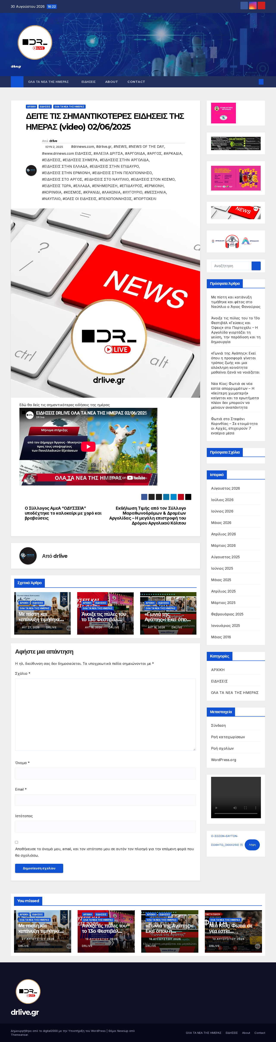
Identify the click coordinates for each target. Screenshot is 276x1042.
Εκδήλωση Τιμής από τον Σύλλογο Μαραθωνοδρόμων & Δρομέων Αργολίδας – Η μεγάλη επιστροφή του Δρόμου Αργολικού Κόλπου (147, 516)
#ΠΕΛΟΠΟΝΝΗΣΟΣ (115, 199)
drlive (53, 141)
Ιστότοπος (24, 816)
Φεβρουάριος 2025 (227, 614)
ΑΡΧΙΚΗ (31, 106)
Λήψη (252, 844)
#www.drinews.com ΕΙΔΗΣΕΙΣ (66, 153)
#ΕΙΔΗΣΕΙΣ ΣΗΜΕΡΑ (80, 160)
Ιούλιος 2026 (222, 500)
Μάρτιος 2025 (223, 603)
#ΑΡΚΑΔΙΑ (173, 153)
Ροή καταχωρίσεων (228, 737)
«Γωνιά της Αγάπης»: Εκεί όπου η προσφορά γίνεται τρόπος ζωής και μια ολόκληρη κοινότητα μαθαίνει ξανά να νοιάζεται (235, 362)
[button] (254, 82)
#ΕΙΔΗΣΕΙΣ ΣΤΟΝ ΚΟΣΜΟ (153, 179)
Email (21, 789)
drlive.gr (16, 66)
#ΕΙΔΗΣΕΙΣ (51, 160)
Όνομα (22, 763)
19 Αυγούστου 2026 (101, 939)
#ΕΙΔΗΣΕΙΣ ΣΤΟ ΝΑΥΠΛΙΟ (106, 179)
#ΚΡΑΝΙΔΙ (91, 192)
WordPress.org (223, 760)
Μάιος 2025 (221, 580)
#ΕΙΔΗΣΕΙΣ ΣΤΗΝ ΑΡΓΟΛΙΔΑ (124, 160)
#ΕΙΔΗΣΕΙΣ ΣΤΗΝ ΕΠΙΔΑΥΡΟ (114, 166)
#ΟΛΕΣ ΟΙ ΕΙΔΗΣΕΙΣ (79, 199)
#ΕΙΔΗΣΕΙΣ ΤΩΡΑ (56, 186)
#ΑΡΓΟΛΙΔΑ (135, 153)
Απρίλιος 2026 (223, 534)
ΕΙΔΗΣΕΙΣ (89, 82)
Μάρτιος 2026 (223, 545)
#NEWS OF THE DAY (146, 146)
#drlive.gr (103, 146)
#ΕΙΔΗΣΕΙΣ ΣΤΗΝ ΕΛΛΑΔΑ (65, 166)
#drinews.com (82, 146)
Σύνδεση (218, 725)
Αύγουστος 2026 (225, 488)
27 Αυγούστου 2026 (38, 939)
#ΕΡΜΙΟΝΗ (154, 186)
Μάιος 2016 (221, 637)
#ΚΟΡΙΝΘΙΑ (51, 192)
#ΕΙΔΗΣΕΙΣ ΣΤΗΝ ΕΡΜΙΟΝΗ (66, 173)
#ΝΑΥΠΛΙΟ (51, 199)
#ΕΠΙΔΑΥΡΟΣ (131, 186)
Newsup (122, 1031)
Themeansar (19, 1034)
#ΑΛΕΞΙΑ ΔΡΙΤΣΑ (108, 153)
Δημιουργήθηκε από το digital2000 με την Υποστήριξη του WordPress (59, 1031)
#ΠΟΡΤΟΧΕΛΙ (145, 199)
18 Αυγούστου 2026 (165, 939)
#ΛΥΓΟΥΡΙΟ (132, 192)
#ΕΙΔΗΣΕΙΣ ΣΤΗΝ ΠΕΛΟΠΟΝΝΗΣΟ (122, 173)
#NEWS (120, 146)
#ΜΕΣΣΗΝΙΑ (155, 192)
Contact (136, 82)
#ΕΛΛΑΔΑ (81, 186)
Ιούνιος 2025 (222, 568)
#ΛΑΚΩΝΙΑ (111, 192)
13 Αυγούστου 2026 (229, 939)
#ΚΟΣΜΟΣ (72, 192)
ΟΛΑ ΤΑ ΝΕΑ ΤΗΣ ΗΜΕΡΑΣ (49, 82)
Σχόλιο (22, 673)
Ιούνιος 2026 (222, 511)
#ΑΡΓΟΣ (154, 153)
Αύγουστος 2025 (225, 557)
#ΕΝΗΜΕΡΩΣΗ (105, 186)
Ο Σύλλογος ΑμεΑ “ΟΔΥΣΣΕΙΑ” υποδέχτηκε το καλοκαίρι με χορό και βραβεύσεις (63, 513)
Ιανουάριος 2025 (225, 625)
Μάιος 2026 (221, 522)
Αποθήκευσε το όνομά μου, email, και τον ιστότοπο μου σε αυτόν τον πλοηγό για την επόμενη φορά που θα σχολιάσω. (104, 852)
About (111, 82)
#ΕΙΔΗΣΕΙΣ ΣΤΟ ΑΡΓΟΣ (62, 179)
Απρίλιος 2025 (223, 591)
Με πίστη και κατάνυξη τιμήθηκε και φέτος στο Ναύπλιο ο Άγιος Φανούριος (236, 302)
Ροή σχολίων (222, 748)
